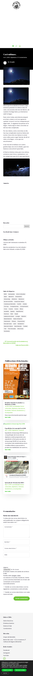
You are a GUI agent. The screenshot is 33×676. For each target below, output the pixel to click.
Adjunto (5, 567)
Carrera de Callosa (19, 301)
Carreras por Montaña (9, 304)
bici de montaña (8, 301)
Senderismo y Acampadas (13, 489)
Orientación (7, 321)
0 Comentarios (22, 57)
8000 (5, 294)
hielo (11, 314)
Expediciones (19, 311)
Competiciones (14, 306)
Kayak (16, 314)
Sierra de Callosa (8, 326)
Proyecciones (21, 321)
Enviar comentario (22, 598)
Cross (5, 309)
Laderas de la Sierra (9, 316)
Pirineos (14, 321)
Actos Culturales (20, 294)
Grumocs (6, 314)
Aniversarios (18, 296)
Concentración (24, 306)
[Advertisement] (16, 27)
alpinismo (11, 296)
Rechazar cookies (20, 670)
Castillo (19, 304)
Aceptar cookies (7, 670)
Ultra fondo (20, 328)
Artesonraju (7, 299)
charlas (25, 304)
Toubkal (25, 326)
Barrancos (21, 299)
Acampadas (11, 294)
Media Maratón (8, 319)
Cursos (16, 309)
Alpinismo (14, 57)
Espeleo (12, 311)
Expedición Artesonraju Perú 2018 (15, 428)
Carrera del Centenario (10, 242)
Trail (5, 328)
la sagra (18, 316)
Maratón (23, 316)
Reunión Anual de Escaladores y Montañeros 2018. (14, 403)
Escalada (8, 410)
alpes (5, 296)
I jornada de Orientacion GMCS (14, 482)
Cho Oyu (6, 306)
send (14, 323)
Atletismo (14, 299)
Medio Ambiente (17, 319)
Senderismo (21, 323)
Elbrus (21, 309)
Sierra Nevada (17, 326)
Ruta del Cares (8, 323)
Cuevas (11, 309)
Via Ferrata (7, 331)
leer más (8, 417)
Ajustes (5, 673)
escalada (6, 311)
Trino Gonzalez (12, 328)
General (13, 410)
